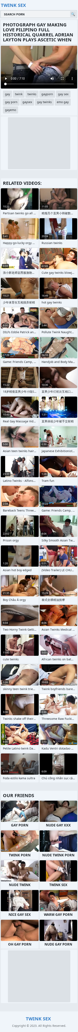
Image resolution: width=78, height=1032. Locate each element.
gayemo (10, 110)
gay (7, 94)
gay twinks (44, 102)
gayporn (47, 94)
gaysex (27, 102)
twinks (31, 94)
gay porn (11, 102)
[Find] (73, 14)
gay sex (63, 94)
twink (18, 94)
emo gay (63, 102)
